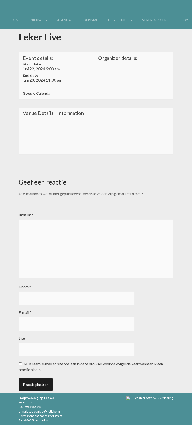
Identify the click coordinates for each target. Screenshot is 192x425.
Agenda (64, 20)
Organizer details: (117, 58)
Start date (32, 64)
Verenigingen (154, 20)
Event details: (38, 58)
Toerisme (89, 20)
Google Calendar (37, 93)
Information (70, 113)
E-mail (25, 312)
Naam (25, 286)
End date (30, 75)
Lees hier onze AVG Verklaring (153, 398)
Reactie (26, 214)
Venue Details (38, 113)
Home (16, 20)
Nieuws (37, 20)
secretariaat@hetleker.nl (44, 411)
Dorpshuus (118, 20)
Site (22, 338)
